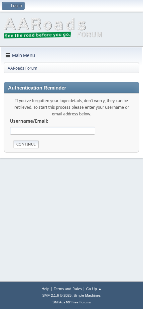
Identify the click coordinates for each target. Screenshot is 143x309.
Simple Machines (87, 295)
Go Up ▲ (94, 288)
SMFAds (59, 302)
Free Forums (81, 302)
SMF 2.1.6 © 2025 (57, 295)
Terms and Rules (68, 288)
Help (46, 288)
